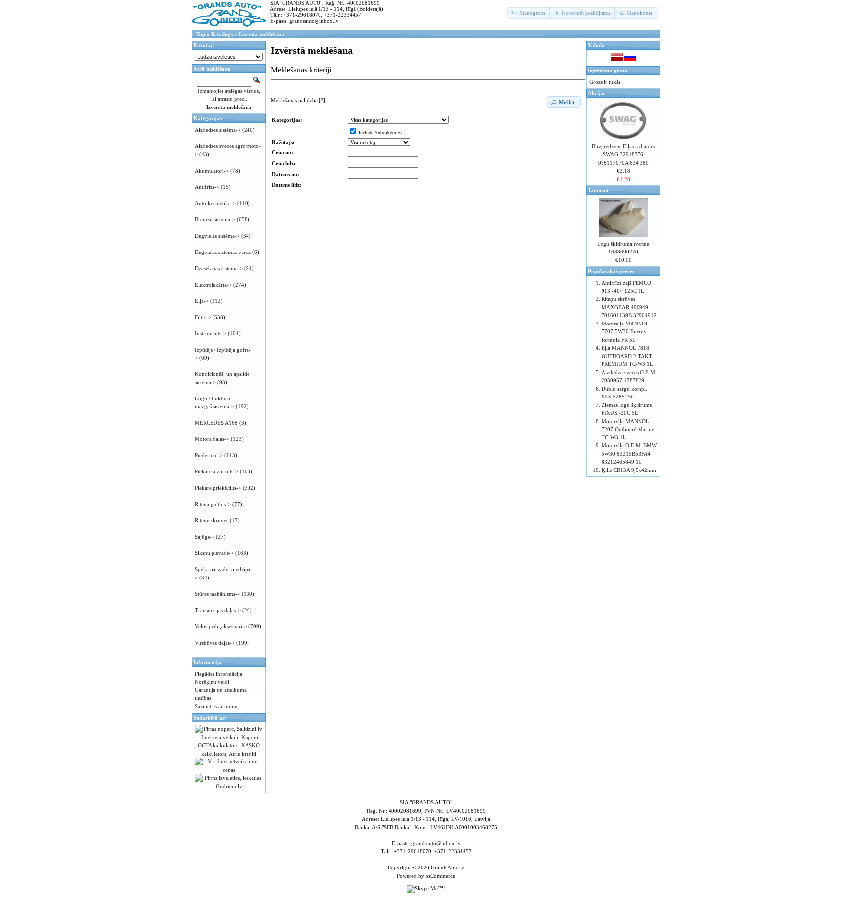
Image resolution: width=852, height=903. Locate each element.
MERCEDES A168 (216, 423)
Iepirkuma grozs (607, 70)
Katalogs (222, 34)
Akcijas (596, 93)
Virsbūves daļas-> (215, 643)
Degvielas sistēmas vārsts (223, 252)
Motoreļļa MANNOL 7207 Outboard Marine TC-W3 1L (628, 429)
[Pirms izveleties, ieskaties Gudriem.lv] (229, 786)
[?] (298, 100)
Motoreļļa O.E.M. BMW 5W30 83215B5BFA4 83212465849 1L (629, 453)
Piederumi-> (209, 455)
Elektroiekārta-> (213, 285)
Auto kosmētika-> (215, 203)
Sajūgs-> (204, 537)
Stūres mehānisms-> (217, 594)
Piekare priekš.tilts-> (218, 488)
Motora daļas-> (212, 439)
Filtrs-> (203, 317)
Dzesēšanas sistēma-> (219, 268)
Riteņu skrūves (211, 520)
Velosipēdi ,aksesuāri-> (221, 626)
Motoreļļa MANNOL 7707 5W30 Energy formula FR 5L (625, 332)
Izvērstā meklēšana (261, 34)
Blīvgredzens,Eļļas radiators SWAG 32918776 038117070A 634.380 (623, 155)
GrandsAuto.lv (447, 867)
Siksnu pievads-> (214, 553)
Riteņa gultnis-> (213, 504)
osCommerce (440, 876)
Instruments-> (210, 333)
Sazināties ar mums (216, 706)
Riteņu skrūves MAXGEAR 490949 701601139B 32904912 (629, 307)
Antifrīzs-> (207, 187)
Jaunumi (598, 190)
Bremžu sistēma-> (215, 219)
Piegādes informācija (218, 674)
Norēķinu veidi (212, 682)
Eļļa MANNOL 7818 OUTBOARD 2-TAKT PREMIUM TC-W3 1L (627, 356)
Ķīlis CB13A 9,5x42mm (629, 470)
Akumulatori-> (212, 171)
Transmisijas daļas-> (218, 610)
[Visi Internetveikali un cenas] (229, 770)
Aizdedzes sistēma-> (218, 130)
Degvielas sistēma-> (217, 236)
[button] (529, 13)
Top (200, 34)
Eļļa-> (202, 301)
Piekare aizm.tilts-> (216, 471)
